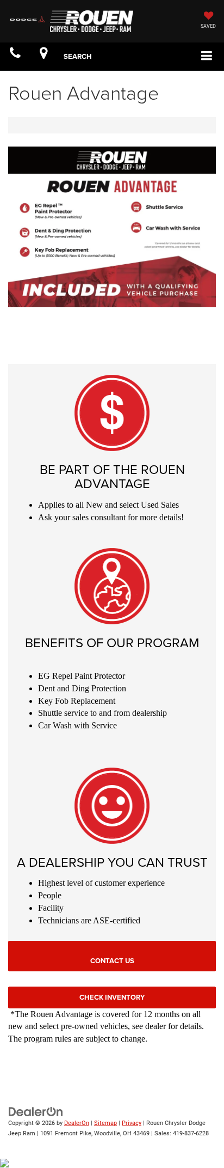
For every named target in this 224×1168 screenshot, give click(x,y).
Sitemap (105, 1123)
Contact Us (112, 961)
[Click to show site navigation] (207, 56)
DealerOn (76, 1123)
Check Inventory (112, 997)
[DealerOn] (36, 1112)
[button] (15, 56)
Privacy (131, 1123)
